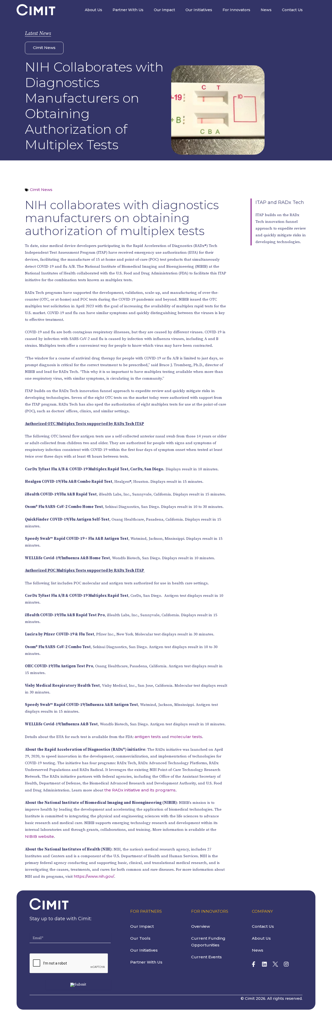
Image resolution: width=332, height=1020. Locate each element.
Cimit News (44, 47)
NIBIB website (39, 836)
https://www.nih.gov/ (94, 876)
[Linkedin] (264, 964)
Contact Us (292, 10)
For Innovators (236, 10)
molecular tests (186, 736)
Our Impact (164, 10)
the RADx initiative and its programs (140, 790)
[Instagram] (286, 964)
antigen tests (148, 736)
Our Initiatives (198, 10)
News (266, 10)
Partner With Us (128, 10)
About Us (93, 10)
